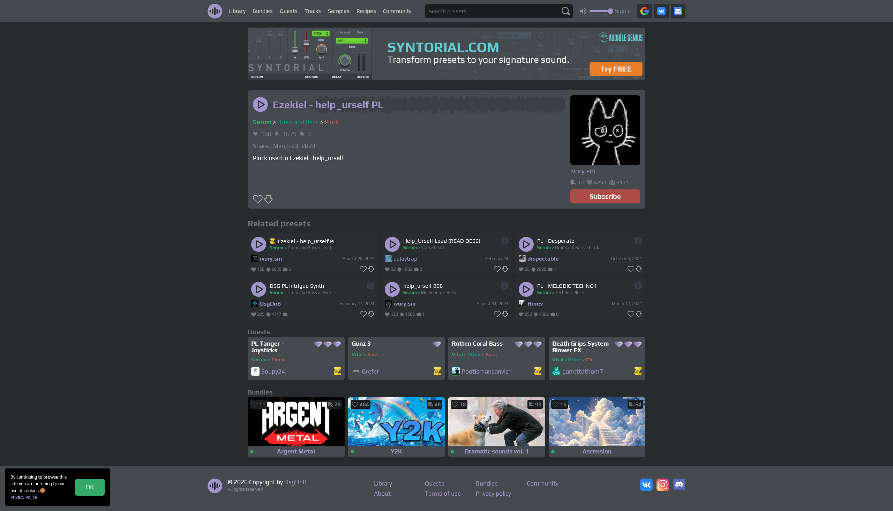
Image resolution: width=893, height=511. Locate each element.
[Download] (371, 269)
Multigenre (431, 292)
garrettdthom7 (582, 371)
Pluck (332, 122)
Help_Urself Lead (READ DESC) (441, 241)
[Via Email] (678, 11)
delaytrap (405, 258)
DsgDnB (270, 303)
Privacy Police (23, 497)
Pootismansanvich (487, 371)
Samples (339, 11)
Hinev (535, 303)
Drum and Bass (298, 122)
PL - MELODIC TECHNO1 (567, 286)
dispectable (543, 258)
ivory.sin (271, 258)
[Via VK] (661, 11)
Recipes (366, 11)
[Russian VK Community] (646, 486)
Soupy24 (273, 371)
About (382, 493)
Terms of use (443, 493)
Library (237, 11)
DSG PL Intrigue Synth (297, 286)
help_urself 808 (423, 286)
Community (397, 11)
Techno (562, 292)
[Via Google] (644, 11)
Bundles (263, 11)
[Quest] (273, 241)
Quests (289, 11)
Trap (425, 247)
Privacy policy (493, 493)
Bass (451, 292)
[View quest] (337, 372)
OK (89, 487)
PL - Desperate (556, 241)
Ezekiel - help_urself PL (307, 241)
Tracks (313, 11)
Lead (326, 247)
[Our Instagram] (662, 486)
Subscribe (605, 196)
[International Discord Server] (679, 486)
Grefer (370, 371)
